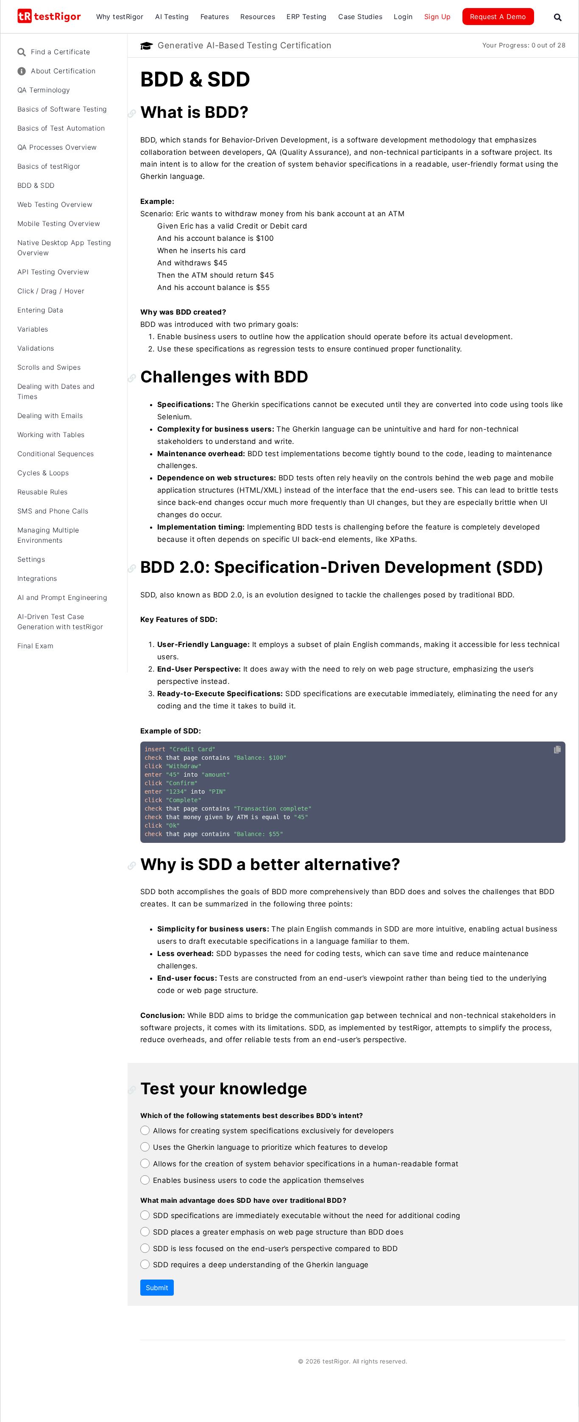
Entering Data (40, 310)
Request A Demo (498, 16)
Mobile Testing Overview (58, 223)
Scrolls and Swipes (49, 367)
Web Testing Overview (54, 204)
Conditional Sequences (55, 453)
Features (214, 16)
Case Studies (360, 16)
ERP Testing (306, 16)
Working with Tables (51, 434)
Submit (157, 1287)
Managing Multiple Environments (48, 535)
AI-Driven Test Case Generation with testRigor (60, 621)
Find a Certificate (59, 51)
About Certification (62, 71)
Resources (257, 16)
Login (403, 16)
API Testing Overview (53, 272)
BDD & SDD (36, 185)
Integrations (37, 578)
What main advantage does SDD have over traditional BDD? (243, 1200)
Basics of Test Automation (61, 128)
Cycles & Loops (43, 472)
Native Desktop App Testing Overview (64, 247)
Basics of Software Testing (62, 109)
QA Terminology (43, 90)
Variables (32, 329)
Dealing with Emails (50, 415)
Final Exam (35, 645)
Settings (31, 559)
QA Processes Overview (57, 147)
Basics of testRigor (49, 166)
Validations (35, 348)
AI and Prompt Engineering (62, 597)
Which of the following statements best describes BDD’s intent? (251, 1115)
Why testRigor (120, 16)
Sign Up (437, 16)
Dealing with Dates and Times (56, 391)
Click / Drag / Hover (50, 291)
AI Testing (172, 16)
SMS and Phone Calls (53, 511)
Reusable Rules (42, 492)
